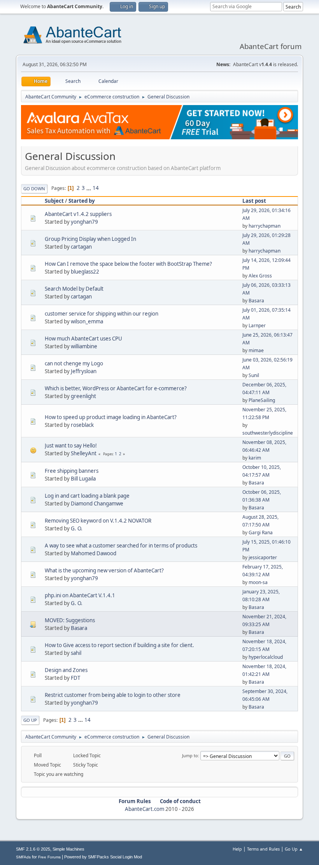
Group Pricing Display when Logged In (90, 238)
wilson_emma (87, 321)
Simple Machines (68, 849)
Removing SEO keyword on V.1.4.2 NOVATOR (98, 520)
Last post (254, 200)
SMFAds (23, 857)
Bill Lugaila (83, 478)
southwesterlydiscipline (267, 433)
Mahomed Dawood (93, 553)
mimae (256, 350)
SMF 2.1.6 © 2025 (33, 849)
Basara (256, 300)
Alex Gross (260, 275)
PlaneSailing (262, 400)
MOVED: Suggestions (70, 620)
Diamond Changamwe (97, 503)
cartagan (81, 246)
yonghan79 (84, 221)
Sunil (254, 375)
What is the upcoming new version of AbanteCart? (104, 570)
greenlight (83, 396)
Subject (54, 200)
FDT (75, 677)
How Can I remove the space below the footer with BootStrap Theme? (128, 263)
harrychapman (264, 226)
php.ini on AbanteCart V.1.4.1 (80, 595)
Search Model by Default (74, 288)
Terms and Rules (263, 849)
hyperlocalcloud (266, 657)
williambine (84, 346)
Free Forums (49, 857)
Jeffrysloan (83, 371)
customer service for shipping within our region (101, 313)
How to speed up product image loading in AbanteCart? (111, 417)
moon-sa (258, 582)
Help (237, 849)
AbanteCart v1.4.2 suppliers (78, 214)
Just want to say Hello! (71, 445)
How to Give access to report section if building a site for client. (119, 645)
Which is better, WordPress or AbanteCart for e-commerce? (116, 388)
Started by (81, 200)
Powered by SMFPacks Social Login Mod (103, 856)
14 (96, 187)
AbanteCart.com (144, 808)
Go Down (34, 188)
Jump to (190, 755)
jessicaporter (263, 557)
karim (255, 457)
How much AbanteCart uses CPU (83, 338)
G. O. (76, 528)
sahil (76, 652)
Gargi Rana (261, 532)
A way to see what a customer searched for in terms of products (121, 545)
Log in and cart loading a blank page (87, 495)
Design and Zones (66, 670)
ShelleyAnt (83, 453)
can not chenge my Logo (74, 363)
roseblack (82, 424)
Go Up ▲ (294, 849)
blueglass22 (85, 271)
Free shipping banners (71, 470)
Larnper (257, 325)
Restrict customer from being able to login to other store (113, 694)
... (89, 187)
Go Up (30, 720)
